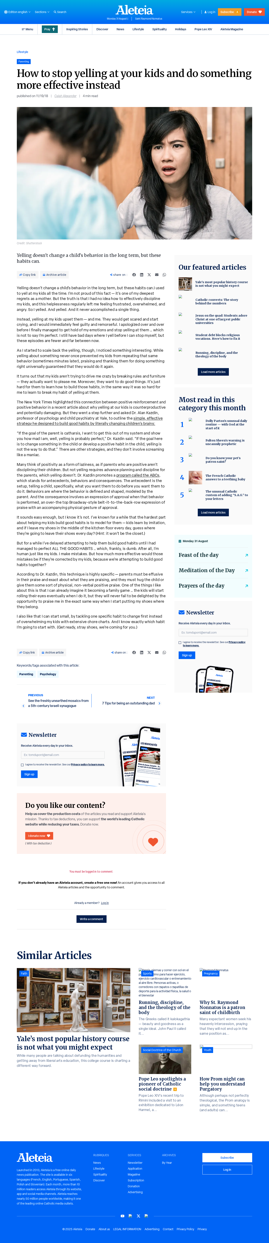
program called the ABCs (137, 475)
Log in (211, 12)
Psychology (48, 674)
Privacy (202, 1229)
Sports (147, 973)
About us (104, 1229)
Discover (102, 29)
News (120, 29)
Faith (24, 973)
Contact (168, 1229)
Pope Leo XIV (203, 29)
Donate (252, 12)
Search (61, 12)
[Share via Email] (156, 274)
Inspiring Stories (77, 29)
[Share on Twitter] (149, 274)
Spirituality (159, 29)
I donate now (36, 836)
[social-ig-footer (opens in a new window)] (146, 1216)
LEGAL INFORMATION (127, 1229)
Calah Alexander (65, 96)
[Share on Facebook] (134, 274)
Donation (134, 1186)
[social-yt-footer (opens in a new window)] (122, 1216)
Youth (207, 1050)
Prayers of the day (201, 586)
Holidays (180, 29)
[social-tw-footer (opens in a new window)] (138, 1216)
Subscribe (227, 12)
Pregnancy (211, 973)
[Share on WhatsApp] (164, 274)
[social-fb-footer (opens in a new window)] (130, 1216)
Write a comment (91, 919)
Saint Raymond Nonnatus (148, 18)
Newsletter (135, 1163)
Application (135, 1168)
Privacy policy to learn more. (88, 764)
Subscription (136, 1180)
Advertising (135, 1192)
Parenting (26, 674)
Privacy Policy (185, 1229)
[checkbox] (22, 765)
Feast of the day (199, 555)
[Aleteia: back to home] (134, 9)
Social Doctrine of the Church (162, 1050)
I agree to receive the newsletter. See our (65, 764)
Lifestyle (138, 29)
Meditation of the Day (207, 570)
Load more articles (213, 372)
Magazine (134, 1174)
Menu (29, 29)
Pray (47, 29)
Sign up (29, 774)
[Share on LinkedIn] (141, 274)
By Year (167, 1163)
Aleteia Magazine (231, 29)
